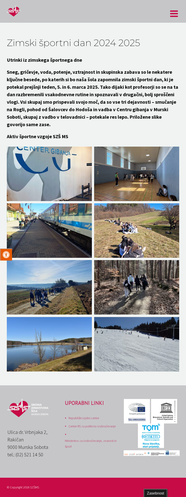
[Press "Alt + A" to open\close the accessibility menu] (6, 254)
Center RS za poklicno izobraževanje (92, 426)
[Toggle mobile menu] (174, 13)
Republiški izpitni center (84, 418)
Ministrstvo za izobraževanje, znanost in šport (91, 443)
